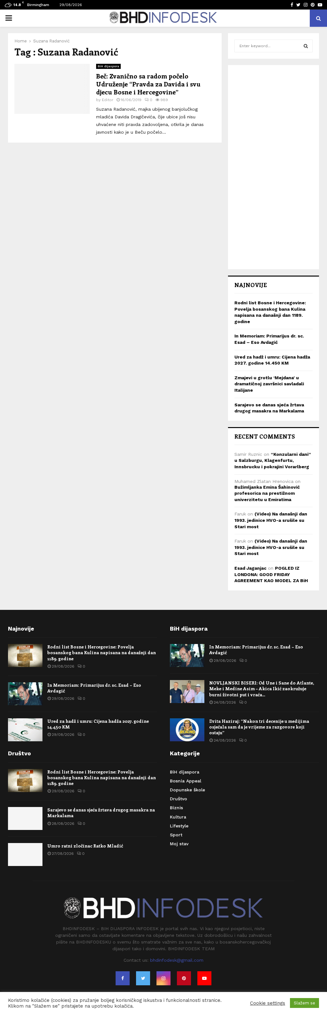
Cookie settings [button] (267, 1003)
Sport (176, 834)
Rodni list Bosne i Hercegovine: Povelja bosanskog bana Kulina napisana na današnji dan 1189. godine (101, 652)
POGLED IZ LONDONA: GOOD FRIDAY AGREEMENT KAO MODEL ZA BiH (271, 574)
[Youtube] (204, 978)
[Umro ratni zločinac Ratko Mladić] (25, 854)
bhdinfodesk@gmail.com (176, 960)
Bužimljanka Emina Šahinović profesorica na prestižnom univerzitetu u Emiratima (267, 493)
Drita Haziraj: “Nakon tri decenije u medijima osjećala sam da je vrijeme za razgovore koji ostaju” (259, 727)
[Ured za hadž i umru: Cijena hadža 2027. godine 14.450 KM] (25, 729)
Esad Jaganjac (250, 568)
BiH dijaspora (108, 66)
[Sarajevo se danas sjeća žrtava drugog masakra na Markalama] (25, 818)
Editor (107, 100)
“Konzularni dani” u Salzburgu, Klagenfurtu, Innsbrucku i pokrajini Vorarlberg (272, 460)
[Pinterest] (184, 978)
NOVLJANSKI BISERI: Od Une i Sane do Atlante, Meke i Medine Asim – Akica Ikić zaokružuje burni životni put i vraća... (261, 688)
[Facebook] (123, 978)
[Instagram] (163, 978)
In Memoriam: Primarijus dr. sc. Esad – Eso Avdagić (94, 688)
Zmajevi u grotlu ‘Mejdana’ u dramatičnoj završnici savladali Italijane (269, 384)
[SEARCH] (306, 46)
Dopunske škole (187, 789)
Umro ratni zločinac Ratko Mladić (85, 846)
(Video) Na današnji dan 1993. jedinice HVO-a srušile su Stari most (270, 520)
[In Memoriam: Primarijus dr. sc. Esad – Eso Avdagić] (25, 693)
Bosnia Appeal (185, 780)
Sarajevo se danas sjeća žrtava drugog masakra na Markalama (101, 812)
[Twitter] (143, 978)
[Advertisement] (273, 167)
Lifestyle (179, 825)
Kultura (178, 816)
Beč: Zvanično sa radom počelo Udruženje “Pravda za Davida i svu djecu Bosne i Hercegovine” (148, 83)
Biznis (176, 807)
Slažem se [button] (304, 1003)
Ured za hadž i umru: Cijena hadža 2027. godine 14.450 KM (98, 724)
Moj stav (179, 843)
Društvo (178, 798)
